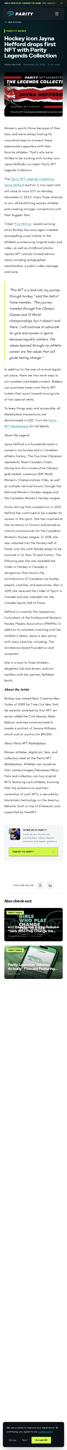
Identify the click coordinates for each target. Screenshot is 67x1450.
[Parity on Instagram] (40, 885)
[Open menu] (56, 13)
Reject (25, 1440)
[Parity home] (20, 14)
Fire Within (23, 224)
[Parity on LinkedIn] (50, 885)
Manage (12, 1440)
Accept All (41, 1440)
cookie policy (45, 1431)
